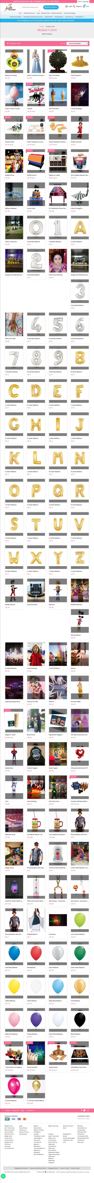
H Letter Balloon (32, 438)
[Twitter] (84, 1110)
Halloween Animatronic (52, 1145)
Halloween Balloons (51, 1157)
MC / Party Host (10, 1128)
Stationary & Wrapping (69, 13)
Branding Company (83, 1172)
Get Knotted (9, 142)
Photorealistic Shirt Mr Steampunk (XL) (19, 934)
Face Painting (32, 668)
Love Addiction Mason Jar (58, 835)
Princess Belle (76, 702)
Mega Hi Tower (10, 735)
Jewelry (50, 1134)
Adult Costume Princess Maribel (38, 75)
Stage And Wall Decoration (15, 275)
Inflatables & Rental (67, 1135)
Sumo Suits (31, 208)
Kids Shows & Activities (15, 17)
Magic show (8, 1136)
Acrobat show (9, 1140)
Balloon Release (10, 208)
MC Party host (54, 801)
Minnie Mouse (76, 635)
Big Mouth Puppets (55, 735)
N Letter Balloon (76, 472)
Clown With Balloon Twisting (81, 868)
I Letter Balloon (54, 438)
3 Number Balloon (77, 305)
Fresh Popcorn (76, 75)
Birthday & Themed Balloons (39, 1147)
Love (64, 1142)
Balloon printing (53, 1126)
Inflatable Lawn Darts (78, 1067)
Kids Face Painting (55, 275)
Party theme (23, 1128)
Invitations (81, 1134)
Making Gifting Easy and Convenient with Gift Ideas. (36, 1)
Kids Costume (52, 1142)
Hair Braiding (31, 801)
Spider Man (9, 768)
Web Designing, (61, 1172)
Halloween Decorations (52, 1149)
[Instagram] (88, 1110)
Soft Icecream (54, 109)
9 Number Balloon (55, 372)
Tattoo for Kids (32, 702)
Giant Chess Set (11, 242)
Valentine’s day (68, 1140)
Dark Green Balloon (78, 967)
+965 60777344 (83, 1119)
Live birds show (9, 1148)
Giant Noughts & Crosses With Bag (40, 142)
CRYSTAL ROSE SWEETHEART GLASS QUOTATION (65, 868)
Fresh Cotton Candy (12, 109)
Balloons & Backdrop (37, 1151)
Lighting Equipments (12, 702)
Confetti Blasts (54, 668)
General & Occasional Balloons (37, 1142)
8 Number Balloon (33, 372)
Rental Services (79, 17)
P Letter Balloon (32, 505)
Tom (6, 801)
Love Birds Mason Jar (34, 835)
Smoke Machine (10, 668)
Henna (73, 668)
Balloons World (49, 17)
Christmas (81, 1140)
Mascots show (9, 1134)
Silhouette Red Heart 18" (79, 768)
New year (80, 1142)
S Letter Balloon (10, 538)
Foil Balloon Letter (39, 1136)
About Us (15, 1110)
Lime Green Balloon (78, 934)
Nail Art (51, 702)
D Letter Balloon (32, 405)
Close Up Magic (76, 109)
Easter (38, 13)
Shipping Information (21, 1168)
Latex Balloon (38, 1138)
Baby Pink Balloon (11, 1034)
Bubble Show (9, 175)
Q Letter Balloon (54, 505)
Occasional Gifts (83, 1136)
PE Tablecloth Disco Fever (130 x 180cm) (63, 208)
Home (41, 26)
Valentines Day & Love (29, 13)
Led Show (52, 934)
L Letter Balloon (32, 472)
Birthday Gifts (82, 1132)
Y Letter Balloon (54, 571)
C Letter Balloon (11, 405)
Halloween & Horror (45, 13)
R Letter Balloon (76, 505)
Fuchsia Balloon (11, 1101)
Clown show (8, 1138)
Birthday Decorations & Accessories (82, 1128)
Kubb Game (53, 1067)
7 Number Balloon (11, 372)
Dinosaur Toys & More (68, 1127)
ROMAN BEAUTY (32, 934)
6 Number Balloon (77, 339)
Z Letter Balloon (76, 571)
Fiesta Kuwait (14, 1172)
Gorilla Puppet (32, 768)
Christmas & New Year (56, 13)
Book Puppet (53, 768)
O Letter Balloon (11, 505)
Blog (22, 1110)
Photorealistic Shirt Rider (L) (37, 868)
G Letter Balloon (11, 438)
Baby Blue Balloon (55, 1001)
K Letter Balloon (10, 472)
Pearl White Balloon (56, 1034)
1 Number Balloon (55, 242)
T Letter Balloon (32, 538)
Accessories (23, 1134)
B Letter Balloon (76, 372)
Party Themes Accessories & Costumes (33, 17)
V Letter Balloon (76, 538)
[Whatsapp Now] (3, 1176)
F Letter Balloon (76, 405)
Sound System (32, 605)
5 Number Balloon (55, 339)
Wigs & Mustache (54, 1154)
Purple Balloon (32, 1034)
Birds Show (31, 735)
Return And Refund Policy (38, 1168)
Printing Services (59, 17)
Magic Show (9, 868)
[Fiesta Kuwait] (10, 7)
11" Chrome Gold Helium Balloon (38, 1101)
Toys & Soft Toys (69, 17)
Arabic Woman (76, 142)
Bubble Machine (76, 605)
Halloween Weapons (51, 1161)
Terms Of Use (64, 1168)
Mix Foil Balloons (39, 1154)
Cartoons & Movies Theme (24, 1131)
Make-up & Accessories (52, 1139)
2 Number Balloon (33, 275)
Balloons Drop (10, 835)
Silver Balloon (53, 967)
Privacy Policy (75, 1168)
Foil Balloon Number (37, 1133)
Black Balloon (75, 1034)
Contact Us (30, 1110)
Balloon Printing (11, 75)
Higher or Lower (54, 175)
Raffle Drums (31, 175)
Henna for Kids (10, 339)
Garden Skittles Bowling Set (81, 801)
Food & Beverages (69, 1138)
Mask (20, 1126)
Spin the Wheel (54, 75)
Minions (52, 605)
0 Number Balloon (33, 242)
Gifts (20, 13)
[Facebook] (81, 1110)
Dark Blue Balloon (11, 967)
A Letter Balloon (76, 242)
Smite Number (32, 1067)
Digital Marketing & (71, 1172)
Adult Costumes (53, 1136)
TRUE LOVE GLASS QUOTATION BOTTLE (40, 901)
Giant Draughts (76, 208)
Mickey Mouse (10, 605)
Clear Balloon (32, 1001)
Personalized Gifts (83, 1138)
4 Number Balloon (33, 339)
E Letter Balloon (54, 405)
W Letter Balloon (11, 571)
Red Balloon (31, 967)
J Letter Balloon (76, 438)
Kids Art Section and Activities (10, 1131)
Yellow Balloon (10, 1001)
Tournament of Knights (13, 1067)
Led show (7, 1146)
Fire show (7, 1144)
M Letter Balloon (54, 472)
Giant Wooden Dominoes (58, 142)
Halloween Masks (53, 1152)
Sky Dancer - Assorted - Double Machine (63, 901)
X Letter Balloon (32, 571)
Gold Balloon (75, 1001)
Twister (29, 109)
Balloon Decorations (38, 1127)
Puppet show (9, 1142)
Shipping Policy (53, 1168)
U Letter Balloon (54, 538)
